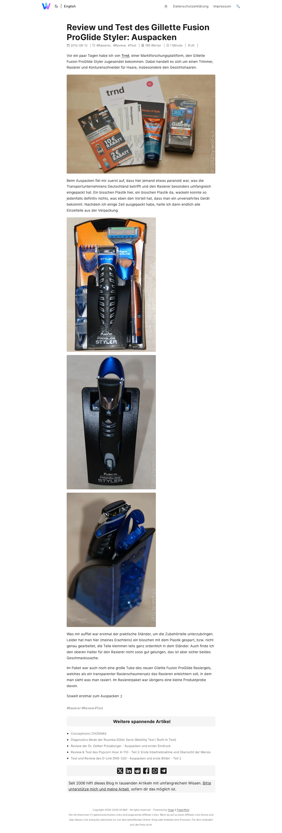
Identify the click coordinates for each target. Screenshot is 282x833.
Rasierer (104, 45)
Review (120, 45)
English (70, 6)
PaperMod (183, 809)
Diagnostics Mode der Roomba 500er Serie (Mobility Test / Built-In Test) (123, 740)
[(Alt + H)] (47, 6)
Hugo (171, 809)
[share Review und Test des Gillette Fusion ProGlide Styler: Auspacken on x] (120, 772)
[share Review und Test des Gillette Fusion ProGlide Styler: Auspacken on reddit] (137, 772)
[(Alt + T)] (56, 6)
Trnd (125, 56)
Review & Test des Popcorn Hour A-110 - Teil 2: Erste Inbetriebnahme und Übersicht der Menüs (141, 752)
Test (133, 45)
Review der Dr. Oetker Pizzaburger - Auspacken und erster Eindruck (121, 746)
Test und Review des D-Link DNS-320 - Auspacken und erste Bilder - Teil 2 (126, 758)
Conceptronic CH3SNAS (89, 733)
